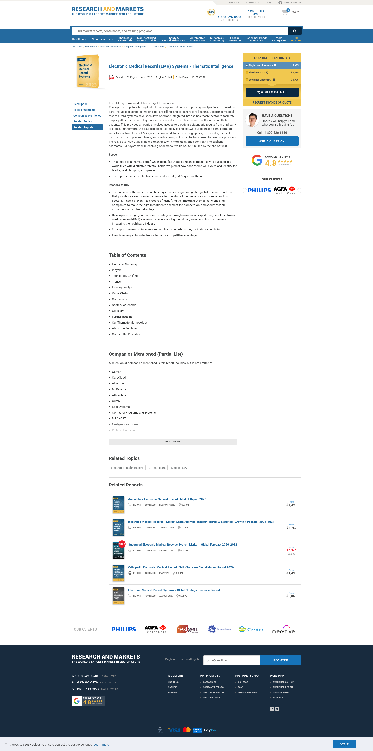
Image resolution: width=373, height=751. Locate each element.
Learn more (101, 744)
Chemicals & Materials (125, 39)
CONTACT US (252, 2)
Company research (214, 687)
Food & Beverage (235, 39)
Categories (209, 682)
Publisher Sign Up (283, 682)
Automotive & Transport (197, 39)
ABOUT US (233, 2)
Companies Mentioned (87, 115)
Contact (243, 682)
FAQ (269, 2)
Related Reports (83, 127)
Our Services (295, 39)
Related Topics (82, 121)
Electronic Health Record (127, 468)
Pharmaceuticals (102, 39)
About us (173, 682)
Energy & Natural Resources (173, 39)
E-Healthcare (157, 468)
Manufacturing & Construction (146, 39)
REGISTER (280, 660)
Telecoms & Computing (217, 39)
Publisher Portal (283, 687)
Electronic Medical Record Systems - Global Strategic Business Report (174, 590)
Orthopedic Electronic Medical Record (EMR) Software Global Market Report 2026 (181, 567)
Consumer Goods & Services (256, 39)
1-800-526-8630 (229, 17)
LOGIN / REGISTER (292, 2)
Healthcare (79, 39)
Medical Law (179, 468)
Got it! (344, 744)
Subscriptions (211, 697)
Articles (278, 697)
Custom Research (213, 692)
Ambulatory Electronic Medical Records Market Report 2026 (167, 499)
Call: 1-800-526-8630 (272, 133)
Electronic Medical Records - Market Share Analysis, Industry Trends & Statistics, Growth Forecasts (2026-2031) (201, 522)
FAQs (240, 687)
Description (80, 104)
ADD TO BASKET (272, 92)
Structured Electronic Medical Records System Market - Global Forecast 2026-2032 (182, 544)
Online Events (281, 692)
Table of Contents (84, 109)
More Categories (279, 39)
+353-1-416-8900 (257, 12)
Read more (173, 441)
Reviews (172, 692)
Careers (172, 687)
